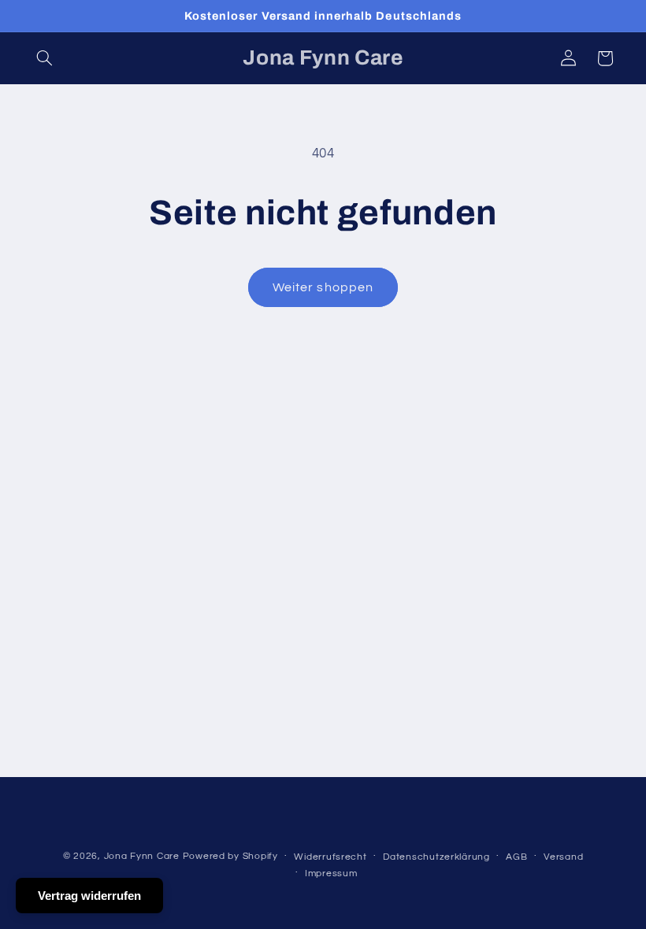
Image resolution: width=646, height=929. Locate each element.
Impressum (331, 873)
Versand (563, 857)
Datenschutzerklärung (436, 857)
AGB (516, 857)
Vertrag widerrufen (89, 895)
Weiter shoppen (323, 287)
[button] (45, 58)
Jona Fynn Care (142, 856)
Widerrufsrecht (330, 857)
